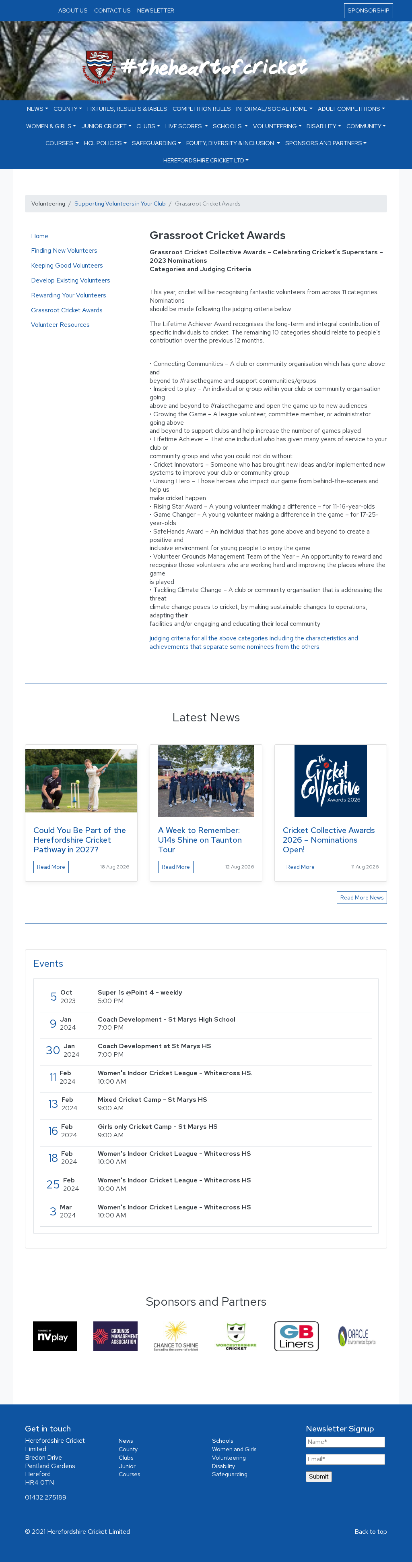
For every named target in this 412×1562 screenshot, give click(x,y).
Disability (321, 126)
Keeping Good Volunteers (67, 265)
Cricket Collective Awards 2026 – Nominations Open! (329, 840)
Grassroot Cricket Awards (67, 310)
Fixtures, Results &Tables (127, 108)
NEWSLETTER (155, 10)
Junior (127, 1466)
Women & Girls (49, 126)
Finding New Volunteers (64, 250)
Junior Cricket (104, 126)
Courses (59, 143)
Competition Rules (202, 108)
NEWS (35, 108)
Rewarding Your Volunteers (68, 295)
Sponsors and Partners (323, 143)
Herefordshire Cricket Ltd (203, 160)
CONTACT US (112, 10)
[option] (55, 1336)
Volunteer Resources (60, 324)
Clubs (145, 126)
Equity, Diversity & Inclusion (230, 143)
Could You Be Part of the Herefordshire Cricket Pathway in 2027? (79, 840)
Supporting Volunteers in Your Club (120, 203)
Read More (51, 866)
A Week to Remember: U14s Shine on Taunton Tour (200, 840)
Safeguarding (154, 143)
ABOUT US (73, 10)
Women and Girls (234, 1449)
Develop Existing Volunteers (70, 280)
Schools (228, 126)
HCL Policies (103, 143)
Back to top (370, 1531)
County (66, 108)
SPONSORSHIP (368, 10)
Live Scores (184, 126)
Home (39, 236)
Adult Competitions (349, 108)
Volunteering (275, 126)
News (126, 1440)
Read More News (361, 897)
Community (363, 126)
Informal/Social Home (272, 108)
